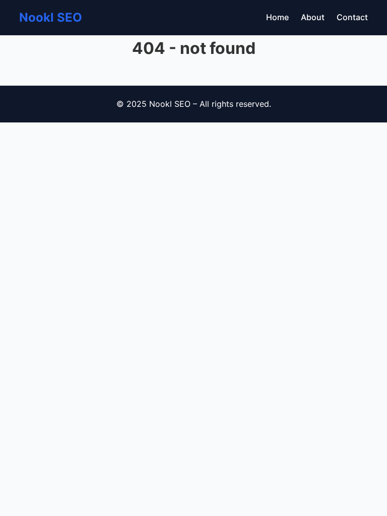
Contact (352, 17)
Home (277, 17)
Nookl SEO (50, 17)
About (313, 17)
